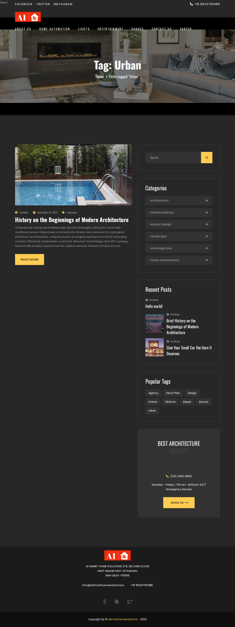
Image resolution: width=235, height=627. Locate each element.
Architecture (159, 200)
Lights (84, 29)
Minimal (170, 402)
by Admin (23, 212)
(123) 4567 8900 (181, 476)
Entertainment (111, 29)
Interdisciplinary (162, 212)
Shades (137, 29)
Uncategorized (161, 248)
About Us (23, 29)
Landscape (71, 212)
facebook (23, 4)
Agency (153, 393)
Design (192, 393)
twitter (43, 4)
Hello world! (153, 306)
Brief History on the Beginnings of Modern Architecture (182, 326)
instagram (63, 4)
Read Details (30, 259)
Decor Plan (173, 393)
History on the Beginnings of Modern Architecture (72, 219)
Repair (187, 402)
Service (203, 402)
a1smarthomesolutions (122, 619)
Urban (152, 410)
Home (100, 76)
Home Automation (54, 29)
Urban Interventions (164, 260)
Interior (153, 402)
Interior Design (160, 224)
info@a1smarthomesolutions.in (103, 585)
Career (186, 29)
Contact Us (162, 29)
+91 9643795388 (207, 4)
